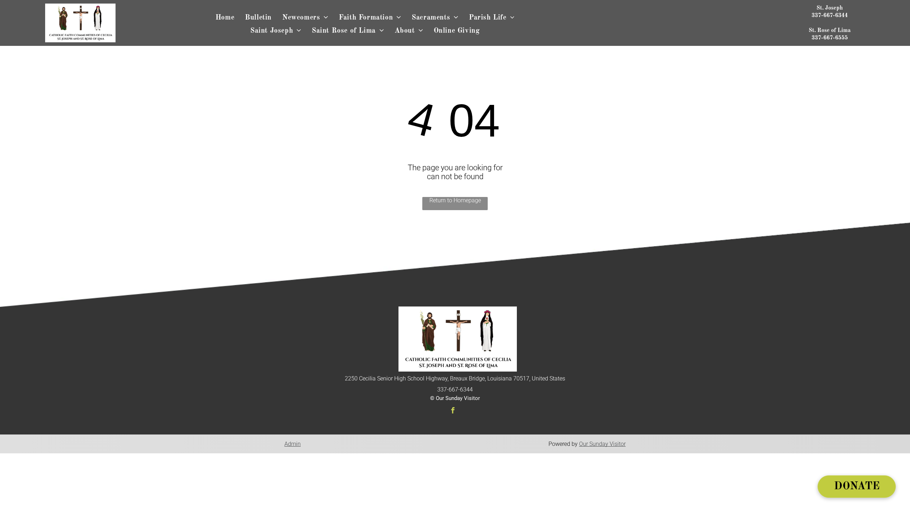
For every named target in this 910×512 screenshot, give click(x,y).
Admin (292, 444)
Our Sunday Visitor (602, 444)
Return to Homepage (455, 200)
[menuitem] (225, 18)
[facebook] (452, 411)
